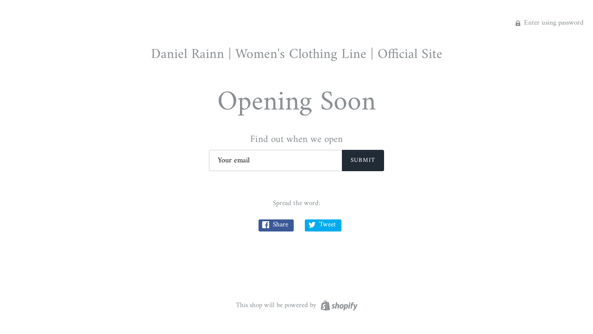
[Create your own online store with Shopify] (338, 305)
